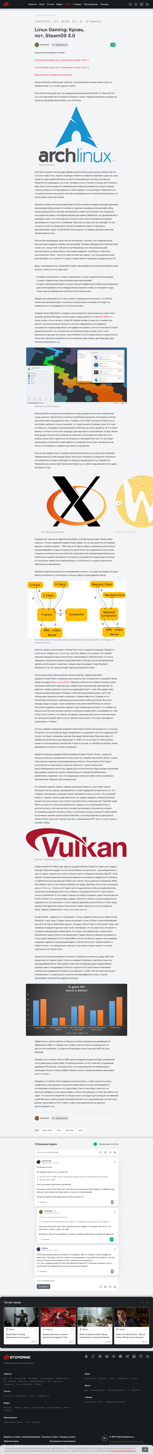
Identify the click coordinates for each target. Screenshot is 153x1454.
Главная (38, 15)
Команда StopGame (31, 1437)
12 (146, 1342)
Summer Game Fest (37, 1381)
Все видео (8, 1408)
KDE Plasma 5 (105, 316)
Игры (41, 4)
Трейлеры (8, 1410)
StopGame (136, 1390)
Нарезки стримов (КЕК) (115, 1402)
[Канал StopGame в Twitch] (140, 1356)
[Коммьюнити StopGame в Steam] (134, 1356)
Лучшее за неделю (97, 1390)
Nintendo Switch (47, 1378)
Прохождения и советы (13, 1422)
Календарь (102, 1378)
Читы (27, 1422)
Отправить (43, 1287)
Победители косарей (116, 1390)
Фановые (12, 1381)
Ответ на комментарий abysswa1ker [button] (53, 1217)
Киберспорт (28, 1384)
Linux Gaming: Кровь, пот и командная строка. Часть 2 (62, 67)
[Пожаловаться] (81, 21)
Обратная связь (11, 1441)
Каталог (112, 1378)
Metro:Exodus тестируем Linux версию (54, 75)
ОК (145, 1450)
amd (81, 1130)
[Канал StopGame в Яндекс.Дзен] (106, 1356)
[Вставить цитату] (110, 1286)
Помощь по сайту (68, 1437)
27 (36, 1342)
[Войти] (147, 4)
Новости (32, 4)
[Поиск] (130, 4)
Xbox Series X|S (20, 1378)
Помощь (104, 4)
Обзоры (33, 1396)
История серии (38, 1408)
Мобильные (58, 1381)
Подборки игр (43, 1396)
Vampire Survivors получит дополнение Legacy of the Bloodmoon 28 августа (55, 1336)
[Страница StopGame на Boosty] (86, 1356)
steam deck (47, 1130)
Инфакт (66, 1408)
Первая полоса (21, 1396)
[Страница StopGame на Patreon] (93, 1356)
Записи (100, 1402)
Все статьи (8, 1396)
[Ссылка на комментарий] (115, 1162)
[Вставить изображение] (105, 1286)
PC (10, 1378)
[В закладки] (35, 1329)
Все (5, 1378)
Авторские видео (54, 1408)
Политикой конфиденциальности (123, 1451)
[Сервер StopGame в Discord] (147, 1356)
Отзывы (134, 1378)
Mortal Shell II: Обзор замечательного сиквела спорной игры (17, 1336)
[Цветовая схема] (136, 4)
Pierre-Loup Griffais (60, 682)
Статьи (50, 4)
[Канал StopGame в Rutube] (120, 1356)
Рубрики (18, 1408)
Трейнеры (36, 1422)
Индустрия (22, 1381)
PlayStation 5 (33, 1378)
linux (59, 1130)
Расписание (90, 1402)
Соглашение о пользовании (63, 1441)
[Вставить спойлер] (114, 1286)
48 (109, 1342)
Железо (52, 15)
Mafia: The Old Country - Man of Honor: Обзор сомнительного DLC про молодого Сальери (130, 1336)
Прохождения (91, 4)
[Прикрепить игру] (100, 1286)
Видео (59, 4)
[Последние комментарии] (141, 4)
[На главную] (6, 4)
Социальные (9, 1384)
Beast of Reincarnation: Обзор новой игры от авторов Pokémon (94, 1335)
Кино (18, 1384)
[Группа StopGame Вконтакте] (99, 1356)
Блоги (68, 4)
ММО (49, 1381)
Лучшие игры (90, 1378)
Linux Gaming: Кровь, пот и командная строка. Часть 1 (62, 60)
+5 (128, 1390)
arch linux (70, 1130)
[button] (42, 1202)
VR (5, 1381)
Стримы (77, 4)
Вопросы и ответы (12, 1437)
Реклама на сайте (50, 1437)
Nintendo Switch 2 (63, 1378)
